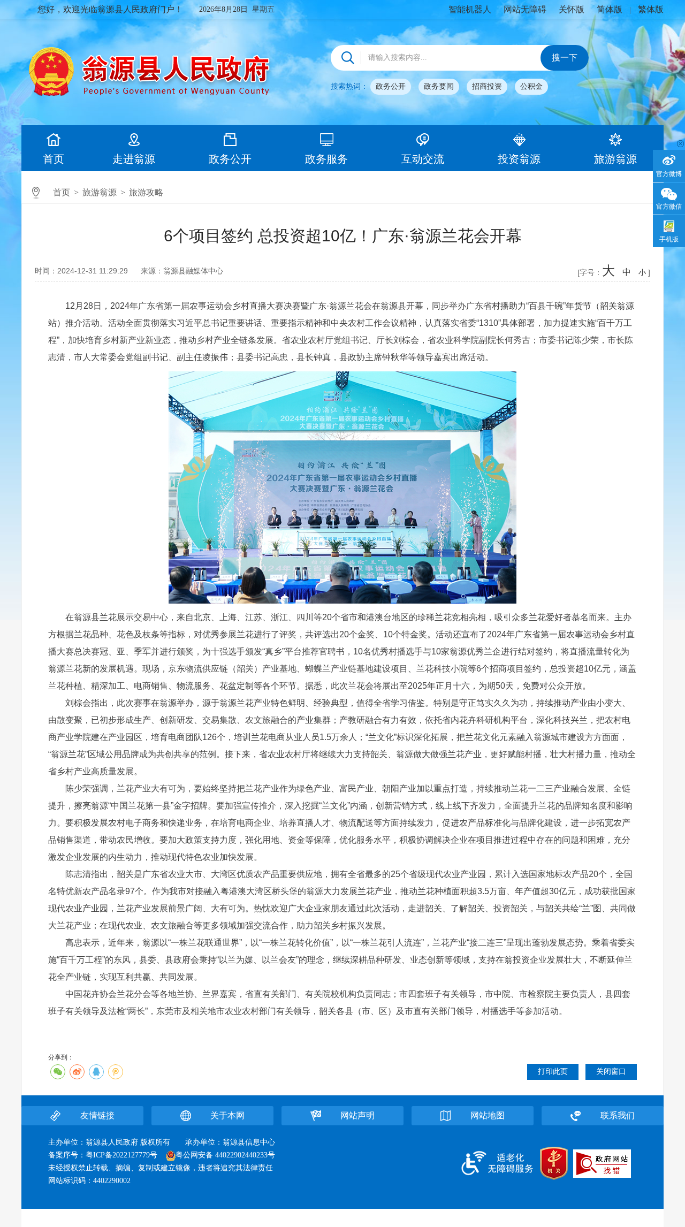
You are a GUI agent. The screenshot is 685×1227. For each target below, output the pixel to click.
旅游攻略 (146, 192)
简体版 (609, 9)
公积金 (531, 86)
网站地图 (487, 1115)
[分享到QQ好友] (96, 1071)
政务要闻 (439, 86)
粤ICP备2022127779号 (121, 1155)
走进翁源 (133, 159)
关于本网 (227, 1115)
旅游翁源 (615, 159)
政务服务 (326, 159)
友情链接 (97, 1115)
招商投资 (487, 86)
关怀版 (571, 9)
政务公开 (391, 86)
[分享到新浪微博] (77, 1071)
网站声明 (357, 1115)
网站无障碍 (525, 9)
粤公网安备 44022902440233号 (225, 1155)
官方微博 (669, 174)
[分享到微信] (57, 1071)
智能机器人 (469, 9)
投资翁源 (519, 159)
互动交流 (422, 159)
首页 (53, 159)
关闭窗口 (611, 1072)
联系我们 (617, 1115)
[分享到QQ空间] (115, 1071)
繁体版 (651, 9)
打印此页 (553, 1072)
